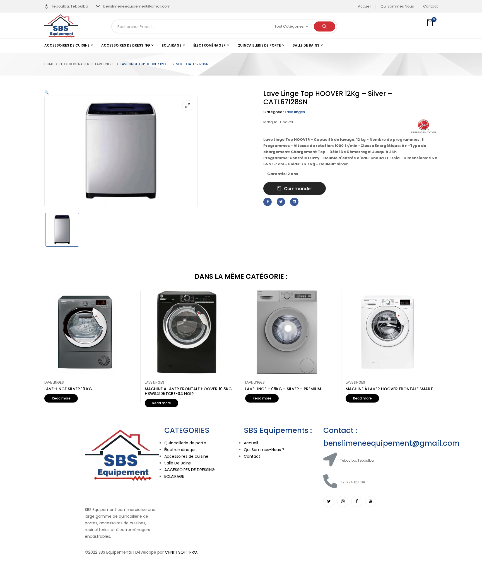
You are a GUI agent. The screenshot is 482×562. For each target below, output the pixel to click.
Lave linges (105, 64)
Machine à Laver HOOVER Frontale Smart (389, 389)
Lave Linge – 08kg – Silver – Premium (283, 389)
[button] (430, 23)
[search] (324, 26)
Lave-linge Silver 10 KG (68, 389)
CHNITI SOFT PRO (181, 552)
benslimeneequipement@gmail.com (136, 6)
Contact (430, 6)
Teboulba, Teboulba (69, 6)
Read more (61, 398)
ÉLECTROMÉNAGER (74, 64)
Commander (298, 189)
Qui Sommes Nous (397, 6)
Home (49, 64)
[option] (66, 230)
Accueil (364, 6)
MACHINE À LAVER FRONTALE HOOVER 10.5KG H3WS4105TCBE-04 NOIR (188, 391)
